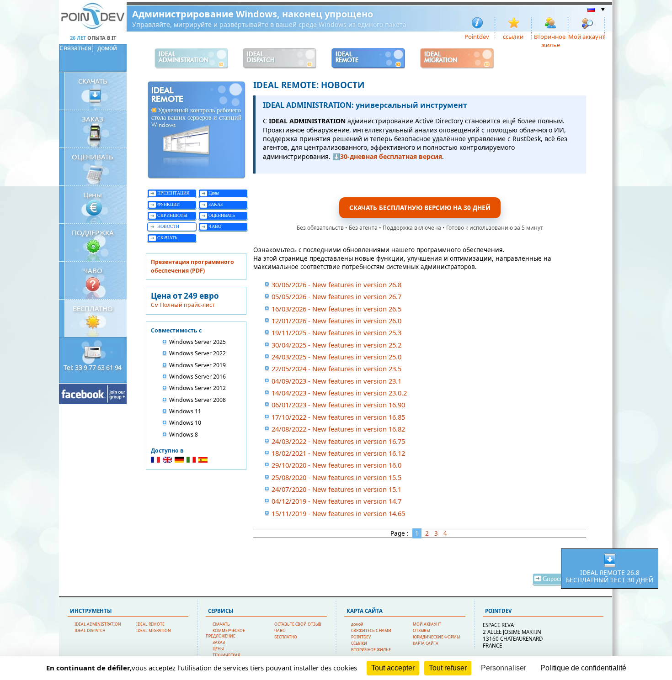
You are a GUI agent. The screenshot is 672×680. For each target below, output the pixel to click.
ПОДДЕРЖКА (93, 232)
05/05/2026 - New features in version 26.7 (336, 296)
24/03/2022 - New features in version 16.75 (338, 441)
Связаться (75, 48)
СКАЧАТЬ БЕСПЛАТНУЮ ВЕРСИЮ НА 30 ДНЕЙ (420, 208)
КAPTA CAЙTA (425, 643)
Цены (92, 194)
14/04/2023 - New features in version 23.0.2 (339, 392)
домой (107, 48)
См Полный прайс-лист (183, 305)
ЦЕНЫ (218, 649)
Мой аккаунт (587, 36)
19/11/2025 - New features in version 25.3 (336, 332)
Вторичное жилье (549, 36)
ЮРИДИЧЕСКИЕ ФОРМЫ (436, 637)
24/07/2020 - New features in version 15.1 (336, 489)
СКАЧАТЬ (92, 80)
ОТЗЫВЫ (421, 630)
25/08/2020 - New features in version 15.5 (336, 477)
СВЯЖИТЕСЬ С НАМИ (371, 630)
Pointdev (476, 36)
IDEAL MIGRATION (153, 630)
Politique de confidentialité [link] (583, 668)
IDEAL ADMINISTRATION (98, 624)
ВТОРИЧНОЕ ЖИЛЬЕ (371, 650)
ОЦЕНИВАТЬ (92, 156)
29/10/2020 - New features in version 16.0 (336, 464)
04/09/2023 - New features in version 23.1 (336, 380)
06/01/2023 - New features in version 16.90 (338, 404)
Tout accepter (393, 668)
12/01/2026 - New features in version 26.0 (336, 320)
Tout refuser (448, 668)
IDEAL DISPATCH (90, 630)
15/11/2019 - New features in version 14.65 (338, 513)
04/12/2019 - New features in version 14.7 (336, 501)
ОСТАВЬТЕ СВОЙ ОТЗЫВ (297, 624)
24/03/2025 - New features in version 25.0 (336, 356)
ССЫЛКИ (359, 643)
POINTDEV (361, 637)
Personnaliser (503, 668)
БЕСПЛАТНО (93, 308)
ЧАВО (92, 270)
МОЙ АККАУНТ (427, 624)
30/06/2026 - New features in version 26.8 (336, 284)
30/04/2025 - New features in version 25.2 (336, 344)
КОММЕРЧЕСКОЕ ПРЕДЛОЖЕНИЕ (225, 633)
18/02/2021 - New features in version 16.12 (338, 453)
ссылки (513, 36)
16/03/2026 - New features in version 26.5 (336, 308)
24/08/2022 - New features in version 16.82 (338, 428)
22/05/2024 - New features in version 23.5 (336, 368)
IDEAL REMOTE (150, 624)
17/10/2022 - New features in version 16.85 (338, 417)
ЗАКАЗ (92, 118)
